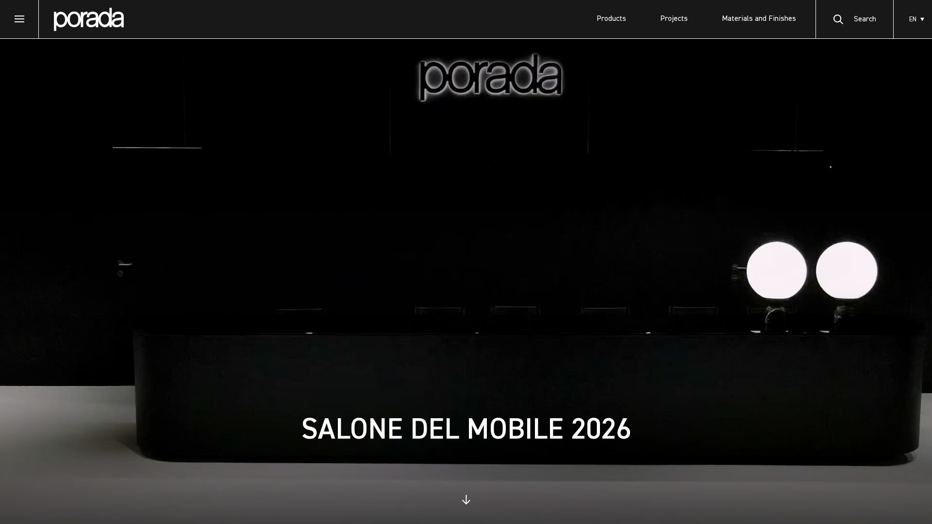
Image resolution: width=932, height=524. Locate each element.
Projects (674, 19)
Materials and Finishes (759, 19)
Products (611, 19)
